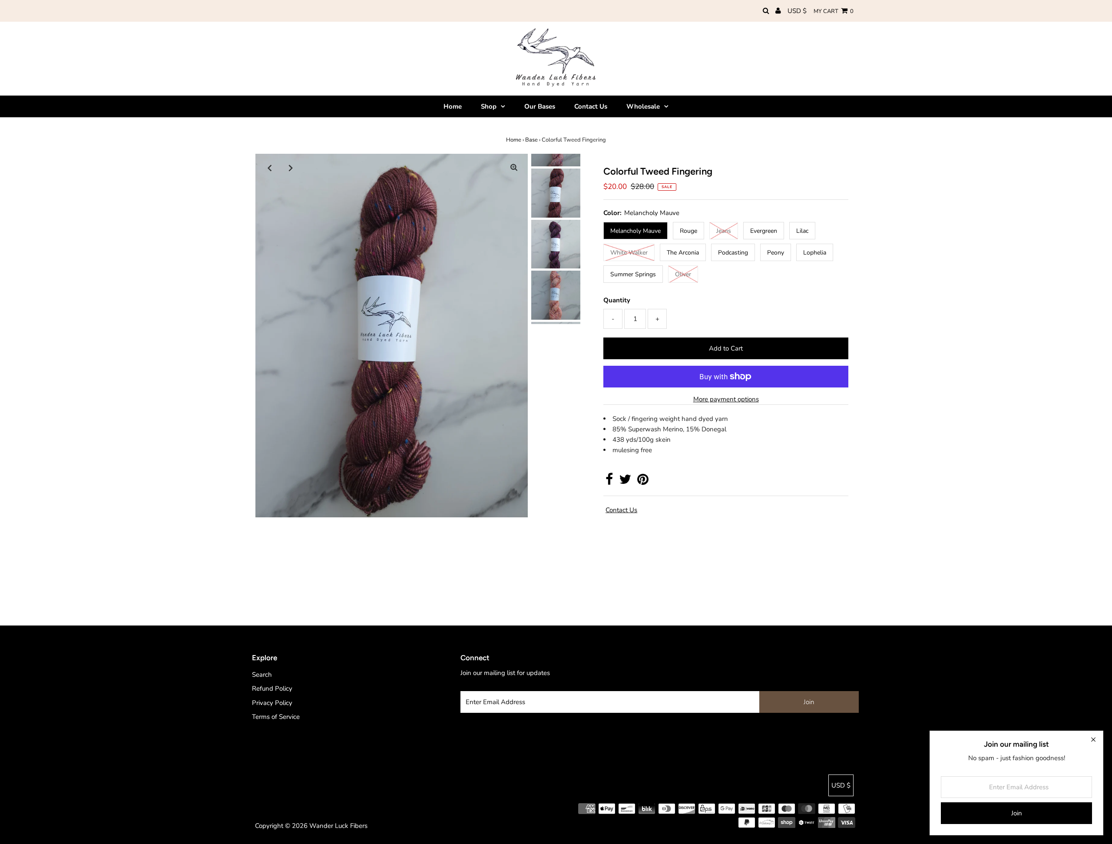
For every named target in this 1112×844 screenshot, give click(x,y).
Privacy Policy (272, 702)
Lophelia (814, 252)
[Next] (290, 167)
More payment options (726, 399)
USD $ (797, 11)
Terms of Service (276, 716)
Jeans (723, 231)
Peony (775, 252)
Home (513, 140)
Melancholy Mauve (635, 231)
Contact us (621, 510)
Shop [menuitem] (488, 106)
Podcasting (733, 252)
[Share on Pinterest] (643, 481)
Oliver (683, 274)
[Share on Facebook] (609, 481)
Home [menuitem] (452, 106)
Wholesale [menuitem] (643, 106)
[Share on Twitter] (625, 481)
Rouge (688, 231)
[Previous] (269, 167)
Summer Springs (633, 274)
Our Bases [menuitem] (539, 106)
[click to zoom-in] (513, 167)
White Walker (629, 252)
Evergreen (763, 231)
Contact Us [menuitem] (590, 106)
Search (262, 674)
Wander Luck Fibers (338, 825)
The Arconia (683, 252)
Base (531, 140)
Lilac (802, 231)
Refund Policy (272, 688)
